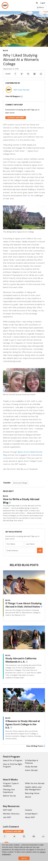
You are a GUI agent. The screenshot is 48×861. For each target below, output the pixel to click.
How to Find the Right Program (12, 765)
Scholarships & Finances (31, 761)
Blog (5, 50)
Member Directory (11, 813)
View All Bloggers (13, 96)
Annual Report (31, 813)
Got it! (24, 858)
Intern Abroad (31, 770)
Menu (41, 7)
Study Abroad (31, 766)
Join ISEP (7, 817)
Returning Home (32, 793)
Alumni (28, 797)
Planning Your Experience (9, 790)
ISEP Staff (7, 810)
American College (20, 483)
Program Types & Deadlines (11, 784)
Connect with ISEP (15, 117)
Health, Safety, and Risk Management (33, 788)
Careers (28, 810)
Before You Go (9, 796)
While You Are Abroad (34, 783)
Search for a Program (12, 760)
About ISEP (30, 817)
